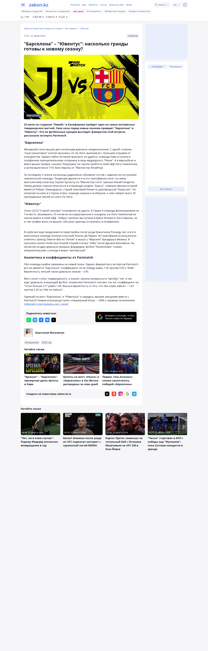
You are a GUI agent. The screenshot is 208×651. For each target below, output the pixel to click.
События (84, 28)
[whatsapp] (28, 319)
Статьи (103, 4)
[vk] (47, 319)
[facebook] (41, 319)
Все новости (71, 28)
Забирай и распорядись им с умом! (46, 304)
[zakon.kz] (38, 4)
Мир (84, 4)
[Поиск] (184, 4)
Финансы (93, 4)
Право (129, 4)
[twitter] (53, 319)
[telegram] (34, 319)
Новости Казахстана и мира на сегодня (43, 28)
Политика (75, 4)
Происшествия (116, 4)
